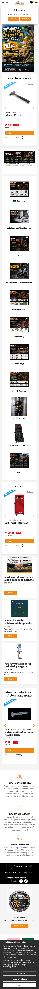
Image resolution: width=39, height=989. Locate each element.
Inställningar (19, 973)
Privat (13, 19)
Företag (25, 19)
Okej (19, 985)
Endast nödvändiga (19, 979)
